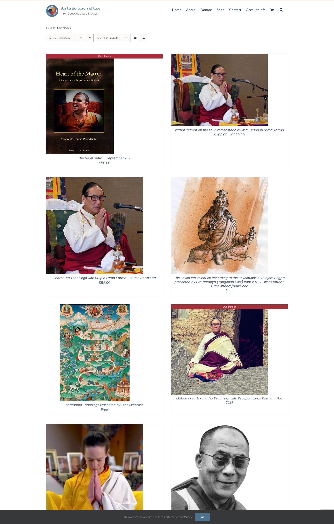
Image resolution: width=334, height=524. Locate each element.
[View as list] (143, 38)
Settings (186, 516)
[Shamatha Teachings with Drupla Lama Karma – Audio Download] (94, 179)
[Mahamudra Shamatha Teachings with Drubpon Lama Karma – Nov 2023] (219, 307)
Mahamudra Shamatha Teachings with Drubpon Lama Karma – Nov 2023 (229, 400)
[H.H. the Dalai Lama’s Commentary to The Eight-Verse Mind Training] (217, 426)
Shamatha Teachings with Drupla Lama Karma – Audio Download (105, 278)
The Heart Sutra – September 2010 (104, 158)
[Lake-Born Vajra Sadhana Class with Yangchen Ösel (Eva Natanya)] (94, 426)
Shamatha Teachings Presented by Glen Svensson (105, 405)
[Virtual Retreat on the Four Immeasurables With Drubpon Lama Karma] (219, 56)
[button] (281, 9)
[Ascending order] (90, 38)
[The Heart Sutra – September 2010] (80, 56)
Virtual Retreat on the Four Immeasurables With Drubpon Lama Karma (229, 130)
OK (203, 516)
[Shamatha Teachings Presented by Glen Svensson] (94, 307)
